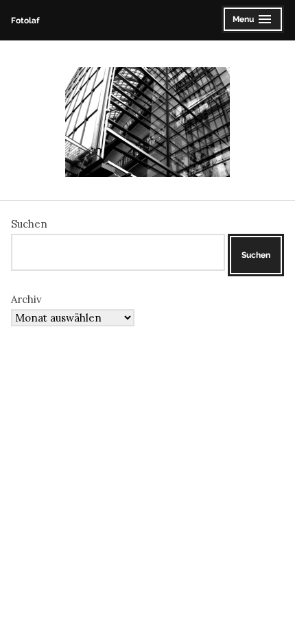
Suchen (29, 223)
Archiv (26, 299)
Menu (252, 21)
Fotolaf (25, 20)
